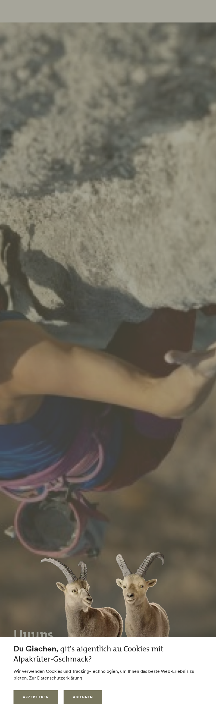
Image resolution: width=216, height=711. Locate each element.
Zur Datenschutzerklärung (55, 678)
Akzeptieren (36, 697)
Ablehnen (83, 697)
